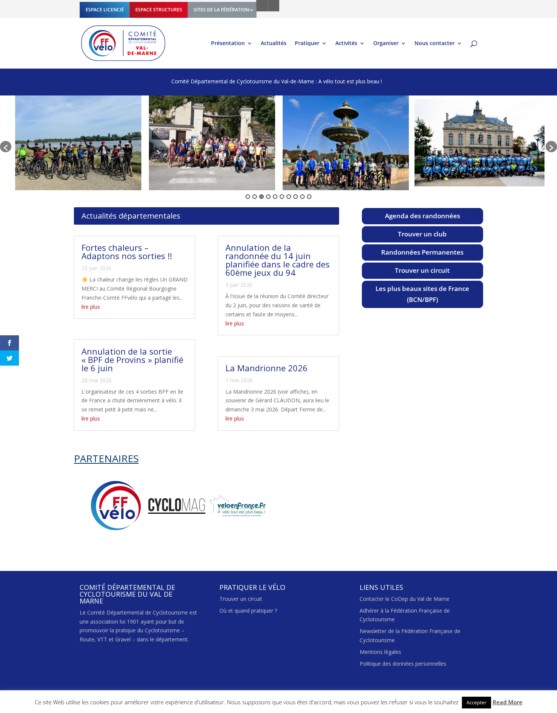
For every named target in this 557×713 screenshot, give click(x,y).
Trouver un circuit (422, 270)
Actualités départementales (130, 216)
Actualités (273, 44)
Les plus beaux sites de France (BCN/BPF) (422, 294)
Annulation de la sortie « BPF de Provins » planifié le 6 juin (132, 360)
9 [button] (302, 196)
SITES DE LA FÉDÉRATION (221, 9)
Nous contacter (435, 44)
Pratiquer (307, 44)
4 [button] (268, 196)
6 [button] (282, 196)
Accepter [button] (476, 702)
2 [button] (254, 196)
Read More (508, 702)
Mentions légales (380, 651)
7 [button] (288, 196)
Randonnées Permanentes (422, 252)
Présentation (228, 44)
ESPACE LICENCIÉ (105, 9)
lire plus (90, 306)
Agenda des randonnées (422, 215)
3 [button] (261, 196)
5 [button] (275, 196)
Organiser (386, 44)
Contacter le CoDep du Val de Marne (404, 598)
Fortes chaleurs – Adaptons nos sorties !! (126, 251)
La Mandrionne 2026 (266, 368)
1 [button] (248, 196)
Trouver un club (422, 234)
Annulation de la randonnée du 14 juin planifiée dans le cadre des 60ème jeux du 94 (277, 260)
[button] (5, 146)
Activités (346, 44)
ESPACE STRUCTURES (158, 9)
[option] (78, 142)
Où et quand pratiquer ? (248, 610)
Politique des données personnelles (403, 663)
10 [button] (309, 196)
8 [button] (295, 196)
